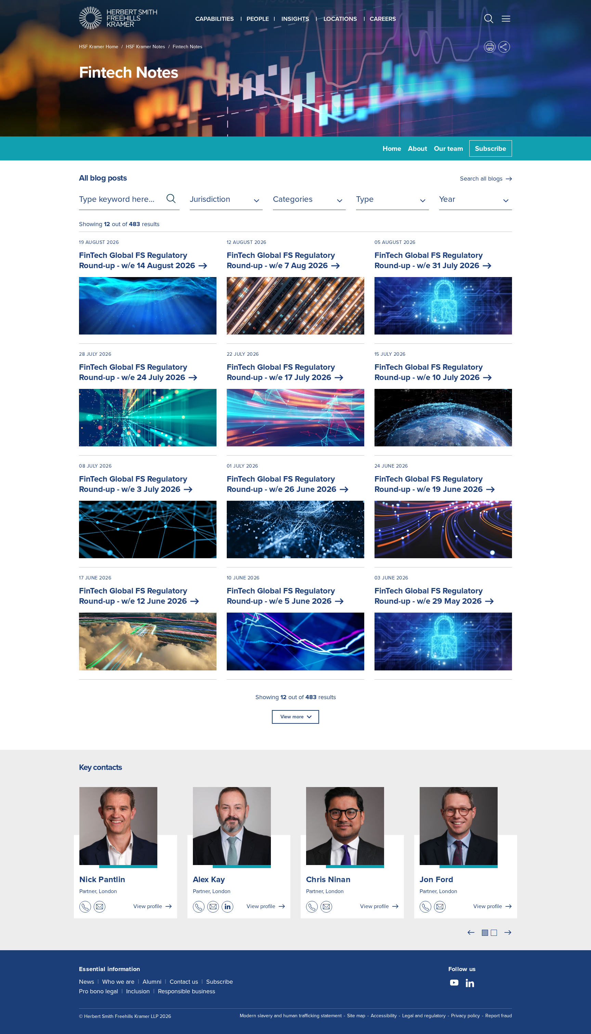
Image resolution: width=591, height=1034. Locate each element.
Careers (383, 18)
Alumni (152, 981)
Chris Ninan (328, 879)
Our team (448, 148)
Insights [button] (295, 18)
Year (447, 199)
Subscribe (490, 148)
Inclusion (138, 991)
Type (365, 199)
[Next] (508, 933)
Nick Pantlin (102, 879)
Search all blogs (481, 178)
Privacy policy (465, 1015)
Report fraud (498, 1015)
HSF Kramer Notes (145, 46)
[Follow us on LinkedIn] (470, 984)
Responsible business (186, 991)
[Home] (126, 18)
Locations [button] (340, 18)
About (417, 148)
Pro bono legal (98, 991)
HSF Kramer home (98, 46)
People (258, 18)
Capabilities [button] (214, 18)
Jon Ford (437, 879)
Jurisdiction (210, 199)
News (86, 981)
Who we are (118, 981)
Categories (293, 199)
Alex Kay (209, 879)
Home (392, 148)
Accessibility (384, 1015)
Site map (356, 1015)
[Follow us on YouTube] (454, 984)
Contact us (184, 981)
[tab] (485, 933)
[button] (489, 19)
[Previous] (471, 933)
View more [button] (292, 716)
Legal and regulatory (424, 1015)
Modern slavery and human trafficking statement (291, 1015)
